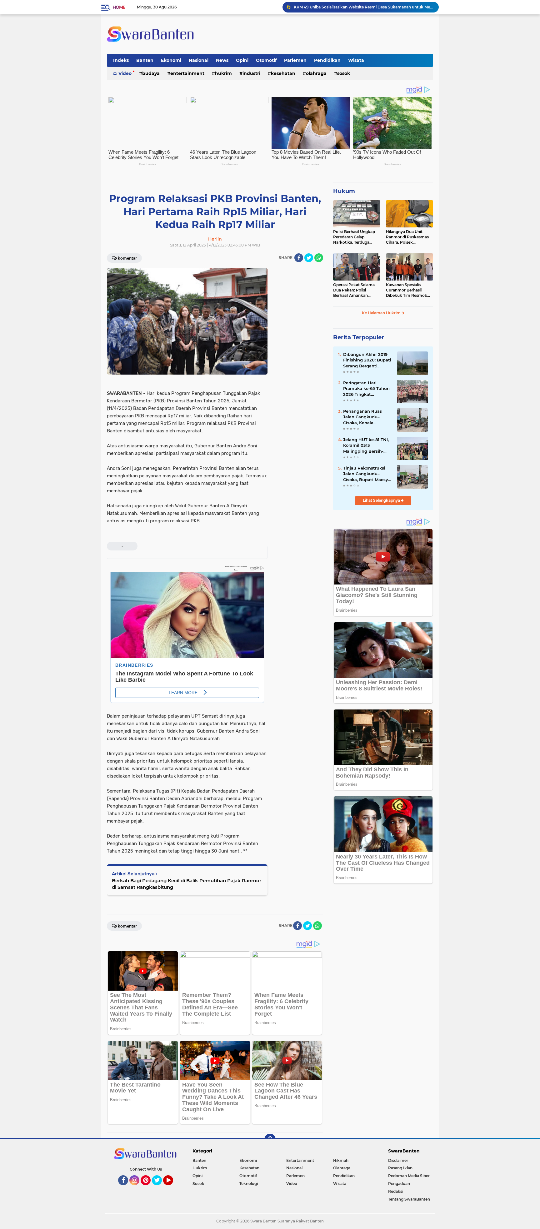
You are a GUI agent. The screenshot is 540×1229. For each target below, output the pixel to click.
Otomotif (266, 60)
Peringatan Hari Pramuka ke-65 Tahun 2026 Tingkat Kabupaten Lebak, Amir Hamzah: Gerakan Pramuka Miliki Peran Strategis (366, 388)
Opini (242, 60)
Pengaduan (399, 1183)
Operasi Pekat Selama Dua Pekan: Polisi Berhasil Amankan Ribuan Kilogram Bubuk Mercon (356, 290)
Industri (251, 73)
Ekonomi (171, 60)
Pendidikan (327, 60)
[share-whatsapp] (318, 257)
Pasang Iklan (400, 1168)
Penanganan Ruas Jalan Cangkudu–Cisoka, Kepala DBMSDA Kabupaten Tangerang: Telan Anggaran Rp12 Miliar (365, 417)
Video (125, 73)
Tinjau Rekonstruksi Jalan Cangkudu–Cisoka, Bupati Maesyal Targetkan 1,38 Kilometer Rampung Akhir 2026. (367, 473)
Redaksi (395, 1191)
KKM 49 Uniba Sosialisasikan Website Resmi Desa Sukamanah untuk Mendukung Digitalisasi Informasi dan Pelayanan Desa (363, 7)
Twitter (160, 1188)
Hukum (344, 191)
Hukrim (223, 73)
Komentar (127, 258)
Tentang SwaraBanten (409, 1199)
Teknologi (248, 1183)
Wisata (356, 60)
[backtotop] (270, 1139)
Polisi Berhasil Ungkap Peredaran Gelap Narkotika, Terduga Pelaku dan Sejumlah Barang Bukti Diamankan (354, 237)
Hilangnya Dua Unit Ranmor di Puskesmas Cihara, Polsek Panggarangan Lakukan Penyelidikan (409, 237)
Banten (144, 60)
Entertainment (187, 73)
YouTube (172, 1188)
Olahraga (316, 73)
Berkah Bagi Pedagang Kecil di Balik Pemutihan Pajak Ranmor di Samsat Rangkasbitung (186, 884)
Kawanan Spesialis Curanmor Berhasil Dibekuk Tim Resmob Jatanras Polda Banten (407, 290)
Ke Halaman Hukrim (382, 313)
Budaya (151, 73)
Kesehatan (283, 73)
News (222, 60)
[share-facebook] (298, 257)
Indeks (121, 60)
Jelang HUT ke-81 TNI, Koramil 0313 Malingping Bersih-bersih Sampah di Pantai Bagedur (366, 445)
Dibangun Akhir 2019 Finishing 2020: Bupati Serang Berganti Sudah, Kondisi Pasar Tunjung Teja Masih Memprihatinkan (367, 360)
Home (118, 7)
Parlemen (295, 60)
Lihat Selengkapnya (382, 500)
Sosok (343, 73)
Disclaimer (398, 1160)
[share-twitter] (308, 257)
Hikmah (340, 1160)
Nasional (198, 60)
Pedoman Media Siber (409, 1175)
